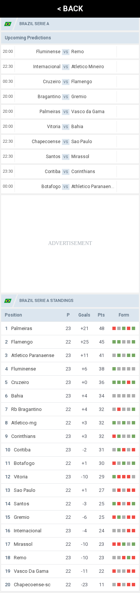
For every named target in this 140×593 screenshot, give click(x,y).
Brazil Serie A (34, 23)
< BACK (70, 8)
